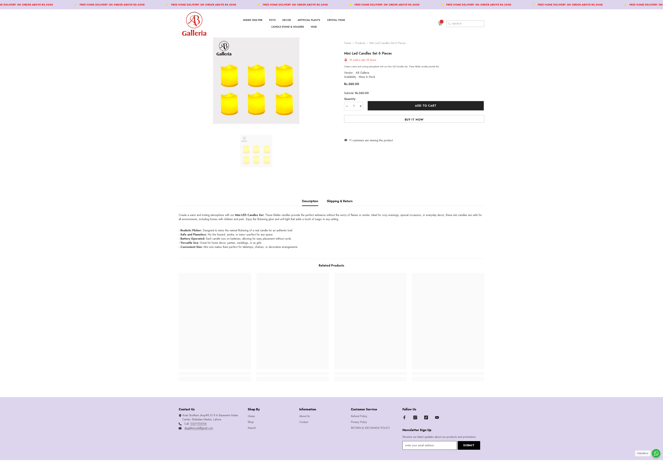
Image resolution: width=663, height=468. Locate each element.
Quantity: (350, 99)
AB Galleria (362, 73)
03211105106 (198, 424)
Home (347, 43)
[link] (215, 373)
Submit (469, 445)
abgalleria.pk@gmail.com (198, 428)
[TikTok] (426, 417)
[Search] (449, 23)
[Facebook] (404, 417)
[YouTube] (437, 417)
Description (310, 201)
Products (360, 43)
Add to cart (426, 106)
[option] (256, 81)
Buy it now (414, 120)
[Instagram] (415, 417)
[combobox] (468, 24)
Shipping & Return (340, 201)
